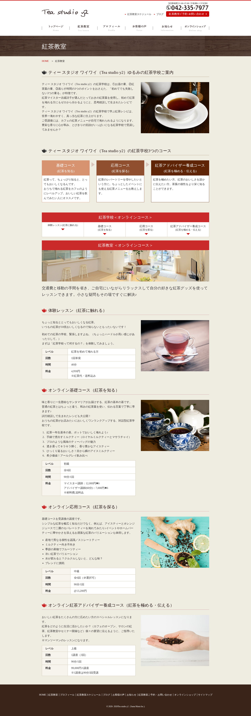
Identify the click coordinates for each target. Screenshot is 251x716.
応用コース (146, 228)
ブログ (160, 14)
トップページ (55, 28)
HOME (45, 61)
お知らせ (167, 28)
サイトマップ (205, 695)
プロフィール (111, 28)
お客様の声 (139, 28)
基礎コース (104, 228)
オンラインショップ (195, 28)
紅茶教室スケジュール (139, 14)
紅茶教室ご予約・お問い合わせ (155, 695)
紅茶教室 (83, 28)
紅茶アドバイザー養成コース (188, 228)
